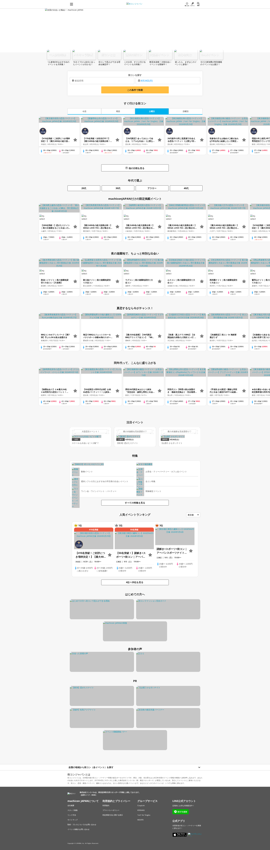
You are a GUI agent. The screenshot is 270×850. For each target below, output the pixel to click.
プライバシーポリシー (111, 810)
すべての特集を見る (135, 502)
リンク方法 (72, 815)
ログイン (192, 5)
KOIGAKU (141, 810)
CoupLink (141, 805)
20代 (83, 188)
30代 (118, 188)
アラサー (152, 188)
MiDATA (140, 820)
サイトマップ (73, 820)
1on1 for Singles (143, 815)
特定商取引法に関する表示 (113, 815)
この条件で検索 (135, 89)
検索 (198, 5)
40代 (186, 188)
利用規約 (106, 805)
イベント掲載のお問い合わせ (78, 829)
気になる (187, 5)
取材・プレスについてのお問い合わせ (82, 824)
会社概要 (71, 805)
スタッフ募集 (73, 810)
